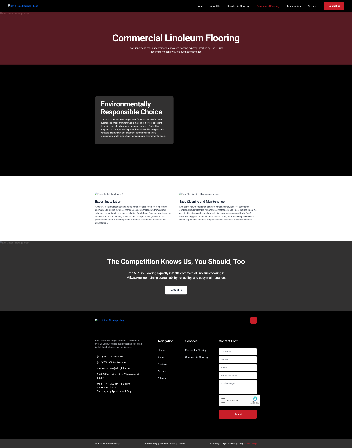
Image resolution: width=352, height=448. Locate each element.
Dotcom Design (250, 444)
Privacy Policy (151, 444)
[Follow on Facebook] (253, 320)
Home (199, 6)
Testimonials (294, 6)
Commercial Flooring (267, 6)
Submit (238, 414)
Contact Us (176, 290)
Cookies (181, 444)
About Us (215, 6)
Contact (312, 6)
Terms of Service (167, 444)
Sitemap (162, 378)
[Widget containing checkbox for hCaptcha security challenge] (239, 400)
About (161, 357)
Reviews (162, 364)
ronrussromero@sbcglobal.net (113, 368)
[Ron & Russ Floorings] (23, 6)
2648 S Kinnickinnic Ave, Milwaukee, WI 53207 (118, 376)
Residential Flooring (238, 6)
